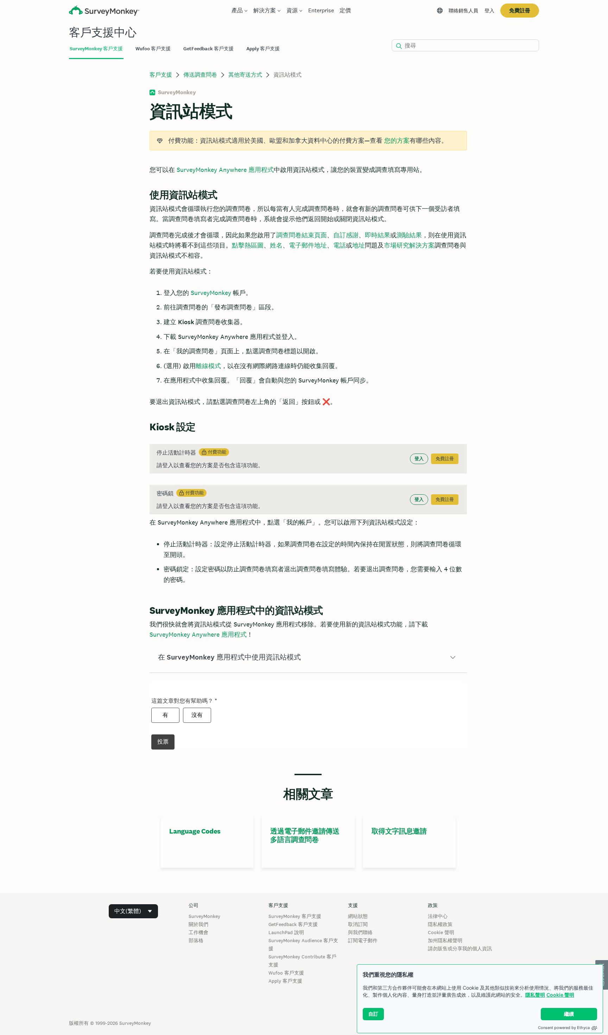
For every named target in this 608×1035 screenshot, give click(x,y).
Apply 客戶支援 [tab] (263, 48)
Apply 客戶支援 (285, 981)
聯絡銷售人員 (463, 10)
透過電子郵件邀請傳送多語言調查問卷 (304, 835)
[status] (308, 140)
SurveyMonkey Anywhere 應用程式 (225, 170)
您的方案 (397, 140)
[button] (308, 657)
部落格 (196, 940)
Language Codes (194, 831)
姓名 (276, 245)
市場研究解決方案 (409, 245)
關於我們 (198, 924)
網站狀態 (358, 916)
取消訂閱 (358, 924)
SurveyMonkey (211, 293)
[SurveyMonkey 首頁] (104, 11)
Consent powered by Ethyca (564, 1027)
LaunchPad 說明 (286, 932)
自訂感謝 (346, 235)
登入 (489, 10)
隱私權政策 (440, 924)
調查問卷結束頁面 (301, 235)
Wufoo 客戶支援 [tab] (153, 48)
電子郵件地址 (308, 245)
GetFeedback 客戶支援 (293, 924)
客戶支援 (161, 74)
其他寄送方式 (245, 74)
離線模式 (208, 366)
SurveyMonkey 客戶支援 (294, 916)
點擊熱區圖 (248, 245)
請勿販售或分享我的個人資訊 (460, 948)
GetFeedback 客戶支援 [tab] (208, 48)
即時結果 (377, 235)
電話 (339, 245)
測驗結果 (409, 235)
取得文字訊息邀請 (399, 831)
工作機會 (198, 932)
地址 (358, 245)
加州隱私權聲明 (445, 940)
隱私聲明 (535, 995)
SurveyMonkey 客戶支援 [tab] (96, 48)
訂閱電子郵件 (363, 940)
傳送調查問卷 (200, 74)
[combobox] (133, 911)
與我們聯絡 (360, 932)
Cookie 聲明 (560, 995)
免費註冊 (519, 10)
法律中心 (438, 916)
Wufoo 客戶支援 (286, 973)
